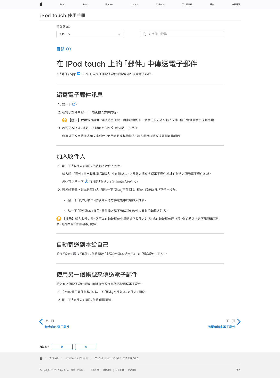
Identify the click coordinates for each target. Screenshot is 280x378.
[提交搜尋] (144, 34)
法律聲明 (120, 370)
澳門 (238, 370)
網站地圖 (132, 370)
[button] (63, 49)
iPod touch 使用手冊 (62, 15)
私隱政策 (95, 370)
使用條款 (107, 370)
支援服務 (53, 358)
